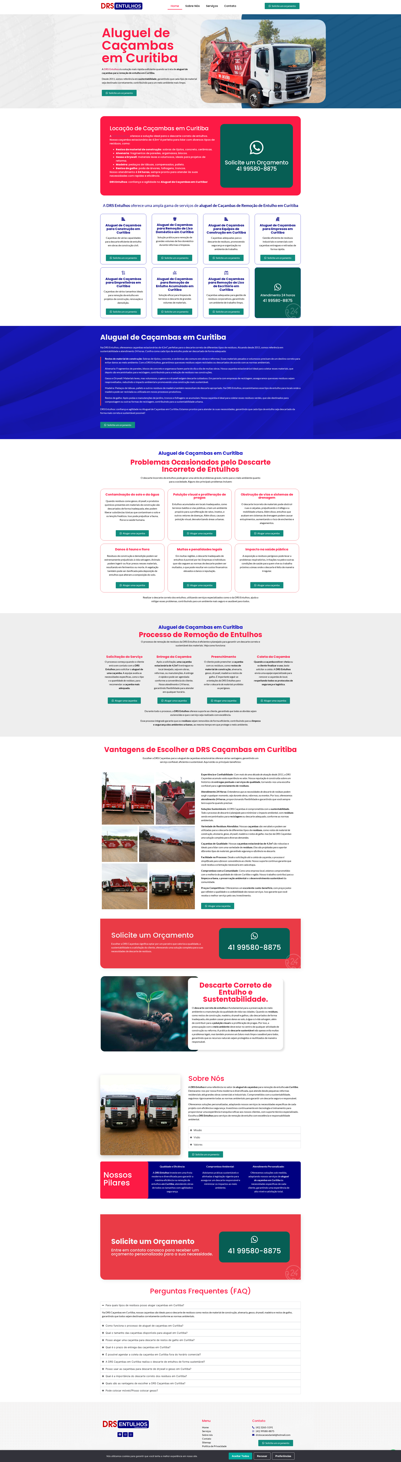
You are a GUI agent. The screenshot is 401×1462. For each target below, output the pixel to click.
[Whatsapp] (130, 1434)
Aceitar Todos (240, 1456)
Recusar (262, 1456)
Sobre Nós (192, 6)
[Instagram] (125, 1434)
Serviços (212, 6)
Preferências (283, 1456)
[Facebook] (119, 1434)
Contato (230, 6)
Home (175, 6)
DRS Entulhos (120, 136)
